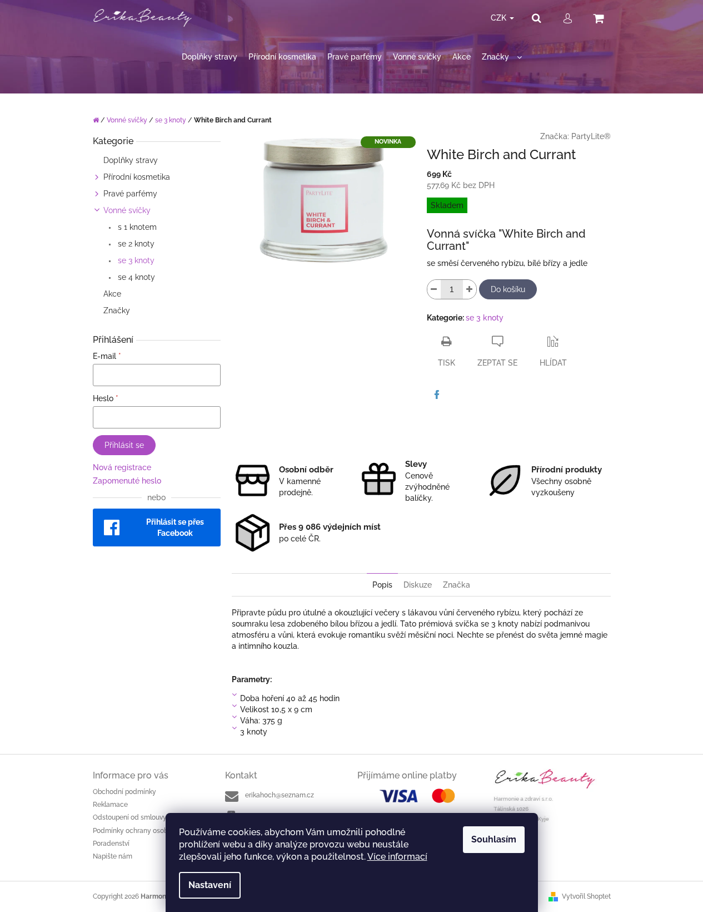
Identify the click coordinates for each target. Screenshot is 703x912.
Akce (112, 293)
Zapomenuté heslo (127, 480)
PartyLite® (591, 136)
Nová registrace (122, 467)
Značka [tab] (456, 584)
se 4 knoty (135, 277)
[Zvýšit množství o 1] (469, 289)
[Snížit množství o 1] (434, 289)
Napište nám (112, 856)
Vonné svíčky (127, 210)
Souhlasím (493, 839)
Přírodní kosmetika (136, 176)
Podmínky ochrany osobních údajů (147, 831)
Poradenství (111, 843)
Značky (116, 310)
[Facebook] (437, 394)
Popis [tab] (382, 584)
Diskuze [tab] (417, 584)
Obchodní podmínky (124, 792)
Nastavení (209, 885)
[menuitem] (209, 57)
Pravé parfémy (130, 193)
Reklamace (110, 805)
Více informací (397, 856)
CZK (499, 17)
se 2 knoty (135, 243)
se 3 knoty (135, 260)
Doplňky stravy (130, 160)
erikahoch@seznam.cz (279, 795)
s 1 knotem (136, 227)
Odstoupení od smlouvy (130, 817)
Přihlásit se (124, 445)
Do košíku (508, 289)
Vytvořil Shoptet (586, 896)
